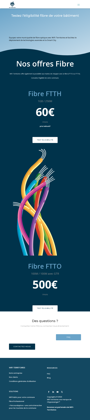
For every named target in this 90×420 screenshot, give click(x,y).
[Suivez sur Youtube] (57, 392)
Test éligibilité (45, 140)
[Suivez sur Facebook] (48, 392)
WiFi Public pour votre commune (22, 397)
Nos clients (13, 377)
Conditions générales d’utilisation (22, 381)
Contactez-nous (22, 347)
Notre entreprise (15, 373)
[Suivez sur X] (62, 392)
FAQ (68, 337)
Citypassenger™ (53, 402)
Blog (49, 378)
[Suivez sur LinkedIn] (53, 392)
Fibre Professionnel (16, 401)
